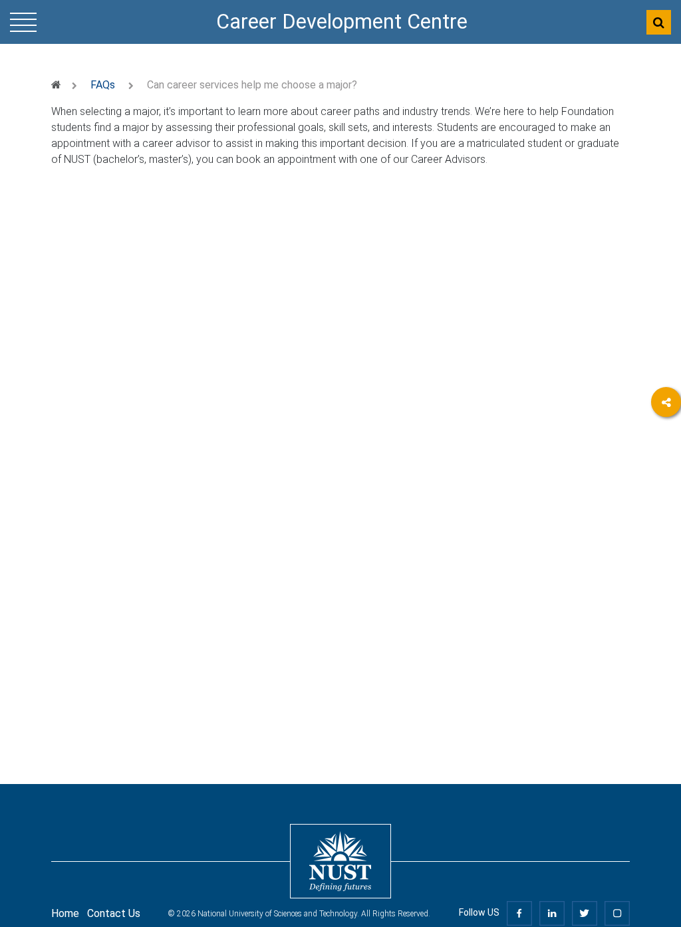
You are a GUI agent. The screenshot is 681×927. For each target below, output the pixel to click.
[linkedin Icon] (552, 912)
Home (65, 913)
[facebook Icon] (519, 912)
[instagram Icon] (617, 912)
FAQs (102, 84)
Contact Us (113, 913)
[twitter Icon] (584, 912)
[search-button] (658, 22)
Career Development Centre (342, 21)
